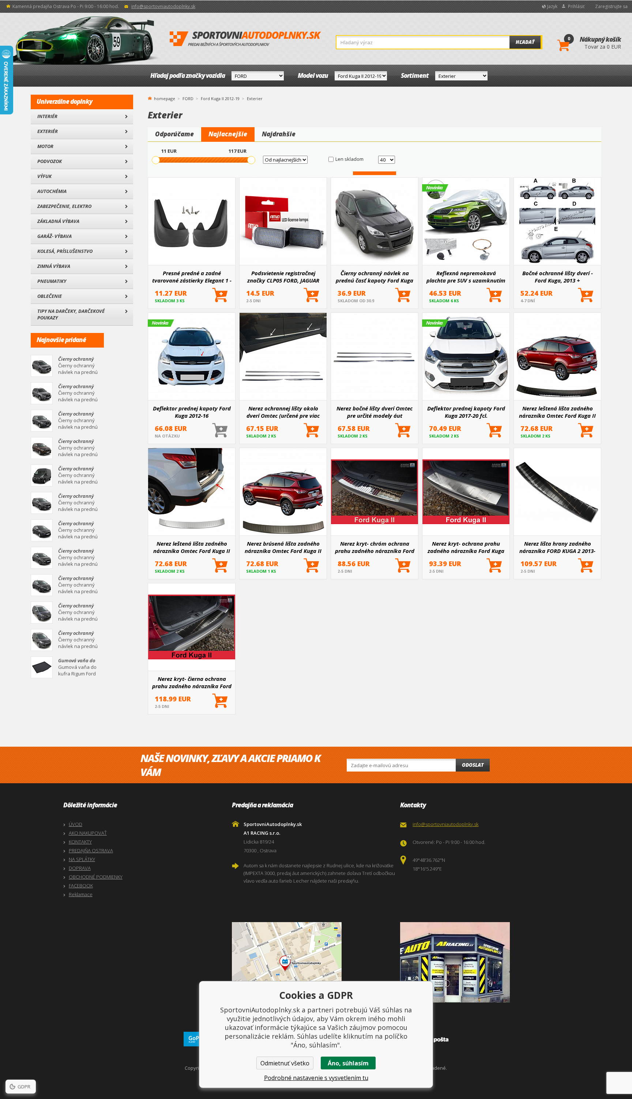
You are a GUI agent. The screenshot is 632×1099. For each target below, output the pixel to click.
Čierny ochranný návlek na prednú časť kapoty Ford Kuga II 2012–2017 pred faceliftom (374, 276)
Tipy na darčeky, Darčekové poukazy (71, 314)
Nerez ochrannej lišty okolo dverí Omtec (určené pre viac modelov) (283, 412)
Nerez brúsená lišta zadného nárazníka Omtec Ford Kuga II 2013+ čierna (283, 547)
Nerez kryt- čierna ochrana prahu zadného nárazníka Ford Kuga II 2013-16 (192, 682)
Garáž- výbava (54, 236)
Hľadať (525, 42)
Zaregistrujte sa (611, 6)
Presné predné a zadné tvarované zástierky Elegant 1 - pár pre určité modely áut (192, 276)
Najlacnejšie (227, 134)
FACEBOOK (81, 885)
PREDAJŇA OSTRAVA (91, 850)
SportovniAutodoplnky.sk (245, 39)
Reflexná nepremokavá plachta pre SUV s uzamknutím (465, 276)
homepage (164, 98)
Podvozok (49, 161)
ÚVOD (75, 824)
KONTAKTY (80, 841)
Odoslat (473, 765)
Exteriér (47, 131)
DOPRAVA (80, 868)
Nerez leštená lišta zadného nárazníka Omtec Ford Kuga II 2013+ (191, 547)
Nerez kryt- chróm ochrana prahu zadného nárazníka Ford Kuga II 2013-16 (374, 547)
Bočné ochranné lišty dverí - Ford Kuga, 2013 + (557, 276)
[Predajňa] (482, 962)
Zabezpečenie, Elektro (64, 206)
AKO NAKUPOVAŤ (88, 833)
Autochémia (52, 191)
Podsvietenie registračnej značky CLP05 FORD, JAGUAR (283, 276)
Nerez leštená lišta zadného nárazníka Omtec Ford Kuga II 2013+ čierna (557, 412)
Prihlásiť (576, 6)
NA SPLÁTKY (82, 859)
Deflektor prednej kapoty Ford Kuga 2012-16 (192, 412)
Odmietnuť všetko (284, 1063)
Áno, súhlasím (348, 1063)
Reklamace (81, 894)
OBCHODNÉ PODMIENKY (96, 876)
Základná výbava (58, 221)
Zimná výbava (53, 266)
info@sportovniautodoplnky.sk (163, 6)
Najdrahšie (279, 134)
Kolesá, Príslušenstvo (65, 251)
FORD (188, 98)
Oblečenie (49, 296)
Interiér (47, 116)
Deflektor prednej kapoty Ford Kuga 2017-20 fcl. (466, 412)
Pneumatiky (51, 281)
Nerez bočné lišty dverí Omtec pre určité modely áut (374, 412)
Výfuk (44, 176)
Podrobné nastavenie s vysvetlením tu (316, 1078)
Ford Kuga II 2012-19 (220, 98)
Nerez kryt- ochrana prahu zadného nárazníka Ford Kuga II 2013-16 (466, 547)
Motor (45, 146)
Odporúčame (174, 134)
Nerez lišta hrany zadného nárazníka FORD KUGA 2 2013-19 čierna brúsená (557, 547)
